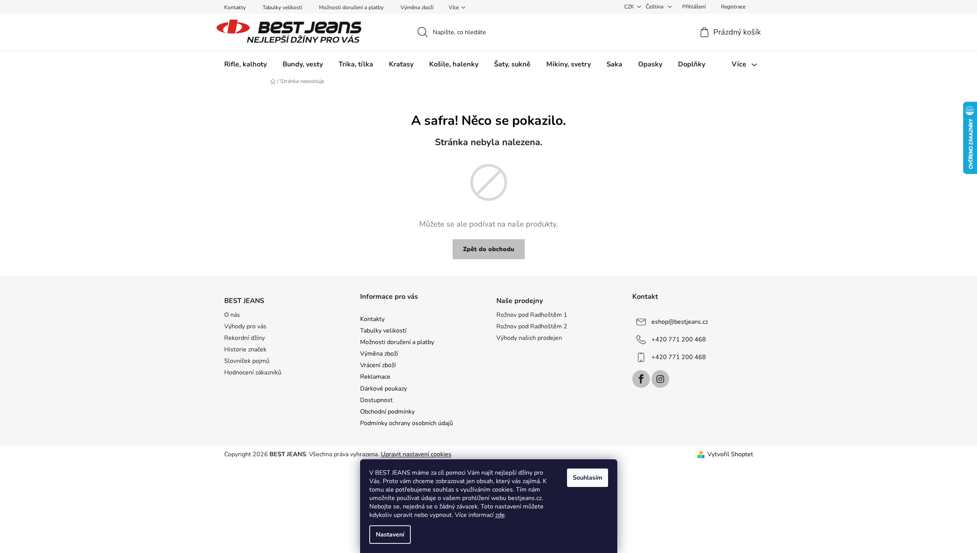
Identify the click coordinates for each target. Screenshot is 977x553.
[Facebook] (641, 379)
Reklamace (375, 377)
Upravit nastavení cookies (416, 454)
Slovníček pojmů (246, 361)
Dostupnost (376, 400)
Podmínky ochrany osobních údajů (406, 423)
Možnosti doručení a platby (351, 7)
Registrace (733, 6)
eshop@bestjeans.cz (679, 322)
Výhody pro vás (245, 326)
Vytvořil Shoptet (730, 454)
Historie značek (245, 349)
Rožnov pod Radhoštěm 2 (531, 326)
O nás (232, 315)
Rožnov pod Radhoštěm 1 (531, 315)
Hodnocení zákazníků (252, 372)
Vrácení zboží (378, 365)
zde (500, 515)
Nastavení (390, 534)
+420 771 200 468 (678, 339)
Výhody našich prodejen (529, 338)
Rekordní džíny (244, 338)
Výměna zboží (416, 7)
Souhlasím (587, 478)
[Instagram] (660, 379)
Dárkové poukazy (383, 388)
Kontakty (235, 7)
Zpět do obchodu (488, 249)
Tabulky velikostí (282, 7)
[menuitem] (245, 64)
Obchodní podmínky (387, 411)
